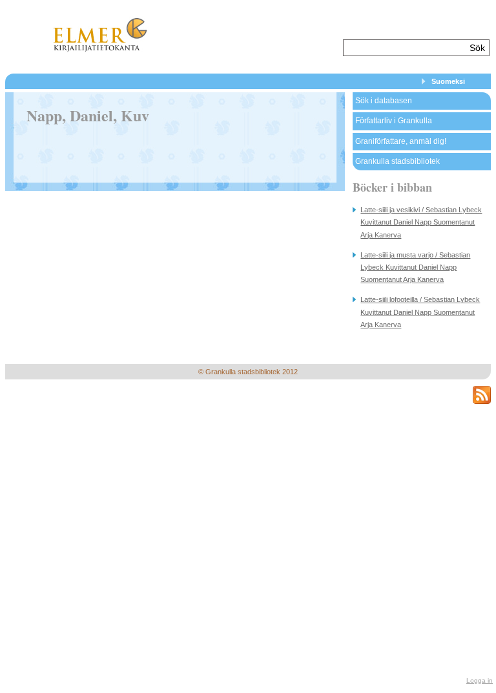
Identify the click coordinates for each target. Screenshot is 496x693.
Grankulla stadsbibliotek (397, 161)
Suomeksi (448, 81)
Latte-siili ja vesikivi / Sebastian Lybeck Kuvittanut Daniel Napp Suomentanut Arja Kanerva (421, 222)
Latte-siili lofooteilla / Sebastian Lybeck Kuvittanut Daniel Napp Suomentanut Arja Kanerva (420, 312)
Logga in (479, 680)
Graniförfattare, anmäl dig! (400, 141)
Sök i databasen (383, 100)
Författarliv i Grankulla (393, 120)
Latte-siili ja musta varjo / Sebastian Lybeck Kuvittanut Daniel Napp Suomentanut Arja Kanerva (415, 267)
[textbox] (405, 47)
